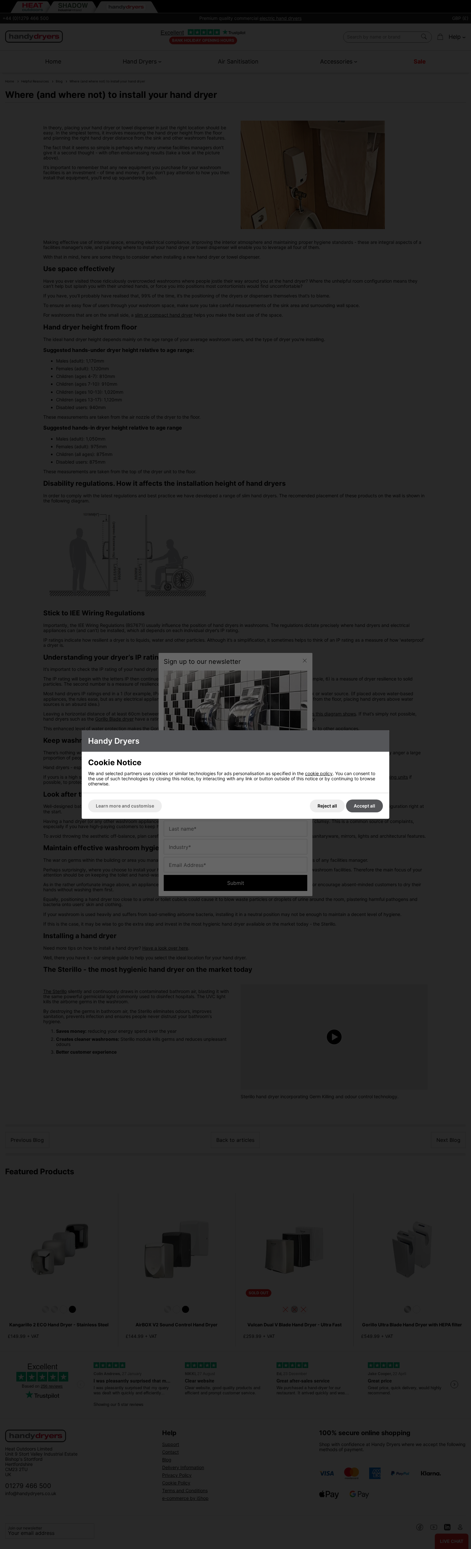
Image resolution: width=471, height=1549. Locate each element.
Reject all (327, 806)
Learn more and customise (125, 806)
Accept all (364, 806)
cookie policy (319, 773)
